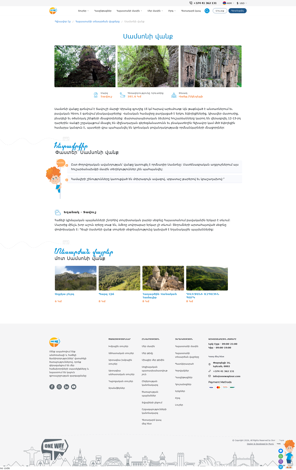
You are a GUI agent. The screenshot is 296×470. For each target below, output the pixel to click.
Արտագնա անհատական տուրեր (121, 372)
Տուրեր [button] (82, 10)
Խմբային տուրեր (118, 346)
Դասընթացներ (102, 10)
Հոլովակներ (182, 370)
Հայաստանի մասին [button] (128, 10)
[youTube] (73, 386)
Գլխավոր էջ (63, 21)
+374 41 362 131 (205, 3)
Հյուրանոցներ (183, 384)
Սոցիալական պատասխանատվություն (154, 371)
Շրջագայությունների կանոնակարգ (154, 411)
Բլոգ (177, 398)
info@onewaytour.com (226, 376)
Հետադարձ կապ (191, 10)
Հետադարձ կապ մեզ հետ (151, 422)
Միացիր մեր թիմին (153, 360)
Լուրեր (179, 404)
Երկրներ (180, 391)
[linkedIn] (66, 386)
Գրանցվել (237, 10)
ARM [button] (229, 3)
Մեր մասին (148, 346)
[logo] (53, 11)
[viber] (280, 461)
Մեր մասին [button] (154, 10)
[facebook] (52, 386)
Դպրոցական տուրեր (121, 381)
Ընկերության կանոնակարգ (150, 383)
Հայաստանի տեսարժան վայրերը (97, 21)
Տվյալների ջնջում (152, 402)
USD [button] (242, 3)
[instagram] (59, 386)
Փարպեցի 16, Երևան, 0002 (221, 364)
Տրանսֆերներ (117, 388)
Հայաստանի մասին (186, 346)
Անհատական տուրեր (121, 353)
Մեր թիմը (147, 353)
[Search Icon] (207, 10)
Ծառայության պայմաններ (150, 393)
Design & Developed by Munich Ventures (265, 444)
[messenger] (280, 451)
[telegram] (280, 467)
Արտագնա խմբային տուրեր (120, 362)
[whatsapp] (280, 456)
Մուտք (220, 10)
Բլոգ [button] (170, 10)
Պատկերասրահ (184, 363)
